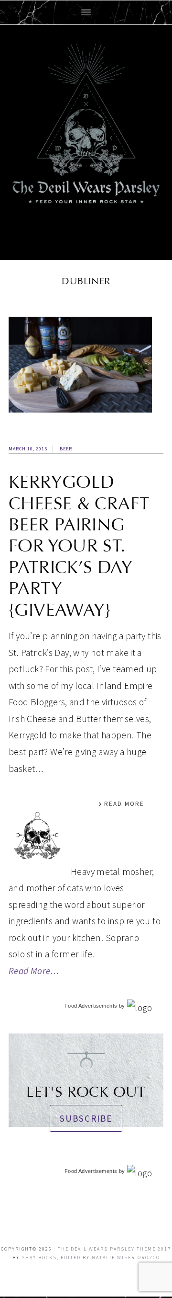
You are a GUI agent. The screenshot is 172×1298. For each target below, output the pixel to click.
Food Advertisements (90, 1006)
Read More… (34, 970)
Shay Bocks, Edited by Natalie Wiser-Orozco (91, 1257)
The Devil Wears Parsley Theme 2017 (114, 1249)
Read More (124, 804)
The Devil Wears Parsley (86, 140)
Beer (66, 449)
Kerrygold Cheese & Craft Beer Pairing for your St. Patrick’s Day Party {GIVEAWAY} (79, 545)
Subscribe (86, 1118)
